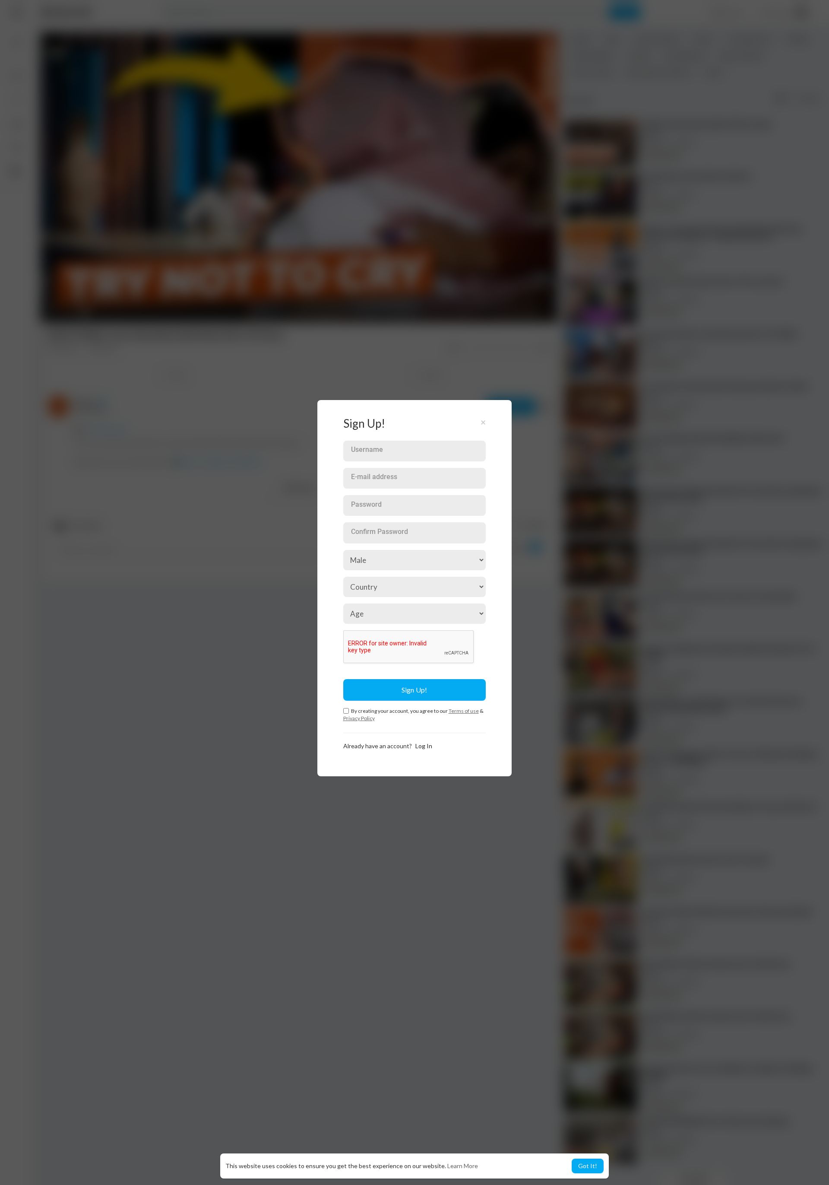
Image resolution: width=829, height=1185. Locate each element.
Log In (423, 746)
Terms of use (464, 711)
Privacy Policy (359, 718)
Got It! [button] (587, 1165)
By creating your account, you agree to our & (413, 714)
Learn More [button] (462, 1165)
